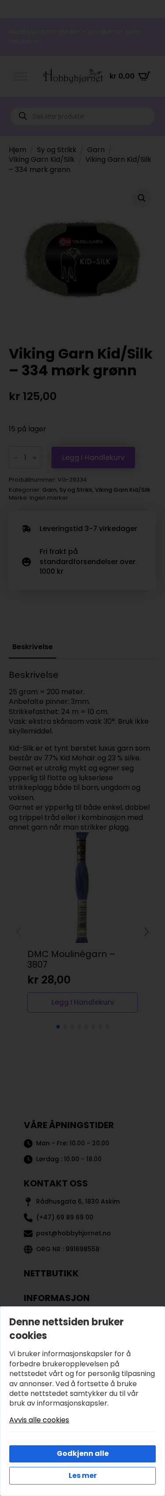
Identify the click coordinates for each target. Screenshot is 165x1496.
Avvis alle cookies (39, 1420)
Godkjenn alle (83, 1453)
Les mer (83, 1475)
